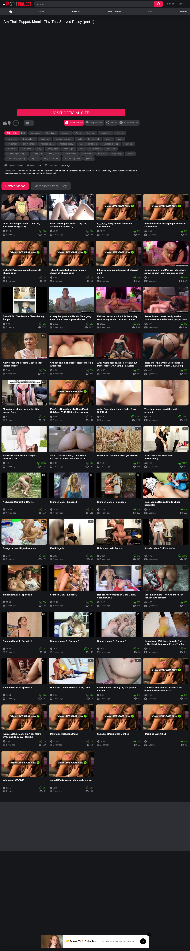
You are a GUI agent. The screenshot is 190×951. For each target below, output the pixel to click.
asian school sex (63, 139)
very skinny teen (72, 158)
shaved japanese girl (16, 154)
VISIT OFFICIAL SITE (71, 113)
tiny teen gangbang (16, 158)
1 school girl (28, 139)
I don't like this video (9, 123)
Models (183, 11)
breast (108, 139)
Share (114, 122)
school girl (68, 149)
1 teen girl (45, 139)
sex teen (111, 149)
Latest (41, 11)
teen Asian (87, 154)
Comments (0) (131, 122)
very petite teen (51, 158)
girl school (12, 144)
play (39, 149)
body (80, 139)
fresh (120, 139)
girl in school (29, 144)
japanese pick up (110, 144)
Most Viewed (114, 11)
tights (130, 154)
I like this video (5, 123)
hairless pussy (66, 144)
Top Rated (76, 11)
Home (11, 11)
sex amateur (95, 149)
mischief (11, 149)
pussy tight (53, 149)
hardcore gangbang (88, 144)
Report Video (96, 122)
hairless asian (47, 144)
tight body (116, 154)
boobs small (93, 139)
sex (81, 149)
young (89, 158)
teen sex (102, 154)
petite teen (26, 149)
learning (128, 144)
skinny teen (53, 154)
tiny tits (34, 158)
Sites (150, 11)
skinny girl (37, 154)
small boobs (70, 154)
